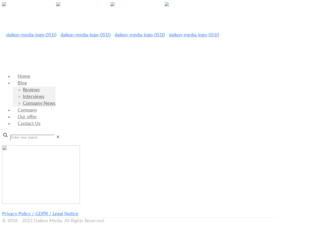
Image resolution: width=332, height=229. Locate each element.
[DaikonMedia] (110, 35)
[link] (58, 137)
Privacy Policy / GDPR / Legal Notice (40, 214)
